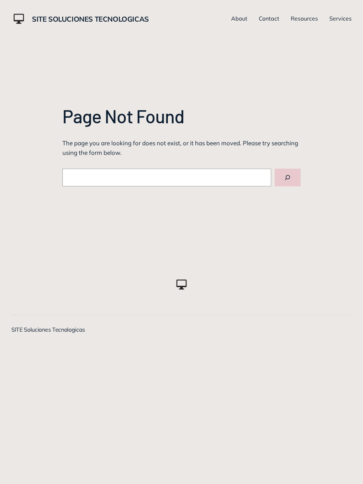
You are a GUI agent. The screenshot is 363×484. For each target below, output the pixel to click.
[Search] (288, 178)
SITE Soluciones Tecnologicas (90, 19)
